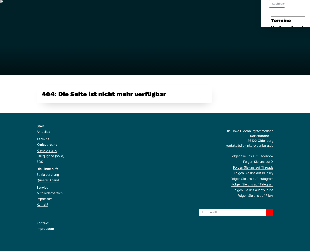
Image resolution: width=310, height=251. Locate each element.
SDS (40, 162)
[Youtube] (74, 7)
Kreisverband (47, 145)
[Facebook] (38, 7)
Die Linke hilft (47, 169)
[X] (44, 7)
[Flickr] (80, 7)
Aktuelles (43, 132)
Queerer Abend (48, 180)
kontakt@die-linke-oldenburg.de (249, 145)
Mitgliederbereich (50, 193)
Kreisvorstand (47, 150)
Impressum (45, 199)
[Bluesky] (56, 7)
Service (42, 187)
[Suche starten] (269, 212)
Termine (281, 20)
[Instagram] (62, 7)
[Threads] (50, 7)
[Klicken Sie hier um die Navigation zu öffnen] (302, 7)
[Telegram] (68, 7)
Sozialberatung (48, 174)
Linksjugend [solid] (50, 156)
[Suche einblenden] (292, 7)
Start (40, 126)
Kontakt (42, 204)
